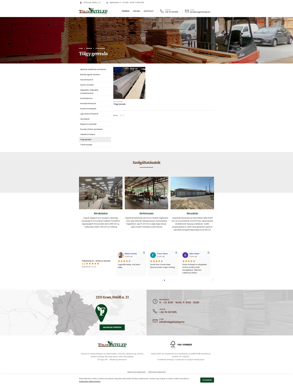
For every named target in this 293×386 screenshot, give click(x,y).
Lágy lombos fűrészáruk (89, 114)
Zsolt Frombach (131, 253)
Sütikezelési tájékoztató (157, 372)
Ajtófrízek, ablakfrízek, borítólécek (93, 69)
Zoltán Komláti (162, 253)
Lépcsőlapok (85, 119)
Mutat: (115, 115)
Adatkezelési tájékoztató (136, 372)
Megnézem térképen (112, 327)
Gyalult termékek (87, 85)
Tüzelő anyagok (86, 145)
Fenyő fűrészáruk (86, 80)
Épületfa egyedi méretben (90, 74)
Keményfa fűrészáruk (88, 103)
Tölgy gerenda (117, 101)
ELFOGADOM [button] (207, 380)
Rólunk (136, 11)
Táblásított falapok (87, 134)
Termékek (125, 11)
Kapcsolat (149, 11)
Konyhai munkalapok (88, 109)
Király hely (122, 264)
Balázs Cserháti (195, 253)
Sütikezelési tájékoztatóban (89, 381)
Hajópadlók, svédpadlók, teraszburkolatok (89, 91)
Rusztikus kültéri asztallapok (91, 129)
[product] (129, 83)
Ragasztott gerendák (88, 124)
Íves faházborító (86, 98)
